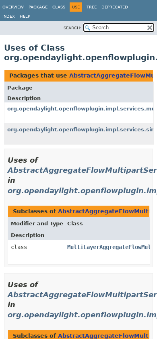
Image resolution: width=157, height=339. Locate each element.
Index (8, 16)
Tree (92, 7)
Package (38, 7)
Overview (13, 7)
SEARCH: (72, 28)
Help (25, 16)
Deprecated (114, 7)
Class (58, 7)
